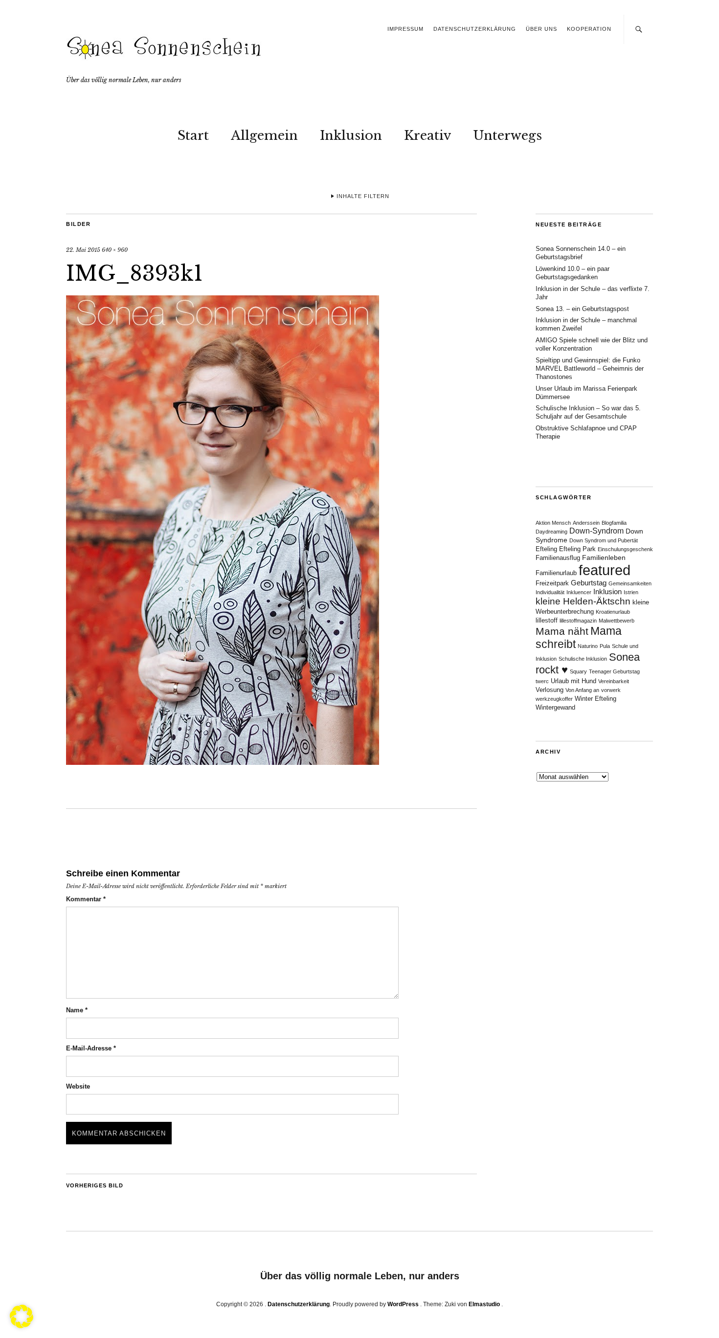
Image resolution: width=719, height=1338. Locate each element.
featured (604, 570)
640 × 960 (115, 249)
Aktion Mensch (553, 523)
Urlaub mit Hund (573, 681)
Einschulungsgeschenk (625, 549)
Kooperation (589, 29)
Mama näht (562, 631)
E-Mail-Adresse (91, 1048)
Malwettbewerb (616, 621)
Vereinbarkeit (613, 681)
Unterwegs (507, 135)
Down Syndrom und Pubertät (603, 540)
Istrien (631, 592)
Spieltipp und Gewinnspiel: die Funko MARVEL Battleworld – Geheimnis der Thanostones (590, 368)
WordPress (403, 1304)
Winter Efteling (595, 698)
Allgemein (264, 135)
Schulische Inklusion (583, 659)
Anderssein (586, 523)
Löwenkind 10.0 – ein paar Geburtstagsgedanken (572, 273)
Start (193, 135)
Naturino (588, 646)
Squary (578, 671)
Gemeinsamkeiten (630, 583)
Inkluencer (578, 592)
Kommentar (86, 899)
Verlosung (549, 690)
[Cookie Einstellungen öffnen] (21, 1325)
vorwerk (611, 690)
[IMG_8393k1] (222, 762)
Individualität (550, 592)
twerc (542, 681)
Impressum (405, 29)
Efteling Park (577, 549)
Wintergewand (555, 707)
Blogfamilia (614, 523)
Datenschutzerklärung (474, 29)
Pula (605, 646)
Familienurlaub (556, 573)
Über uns (541, 29)
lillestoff (547, 620)
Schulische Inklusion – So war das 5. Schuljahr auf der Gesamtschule (588, 412)
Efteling (546, 549)
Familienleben (604, 557)
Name (77, 1010)
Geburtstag (589, 583)
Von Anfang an (582, 690)
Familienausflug (558, 558)
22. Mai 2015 (83, 249)
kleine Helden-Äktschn (583, 601)
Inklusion (351, 135)
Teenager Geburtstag (614, 671)
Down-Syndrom (596, 531)
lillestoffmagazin (578, 621)
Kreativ (427, 135)
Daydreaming (551, 532)
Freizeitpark (552, 583)
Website (78, 1086)
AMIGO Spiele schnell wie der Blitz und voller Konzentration (592, 344)
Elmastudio (484, 1304)
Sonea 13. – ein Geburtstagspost (582, 308)
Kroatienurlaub (613, 612)
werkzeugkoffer (554, 699)
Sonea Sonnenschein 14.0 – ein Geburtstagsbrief (581, 253)
